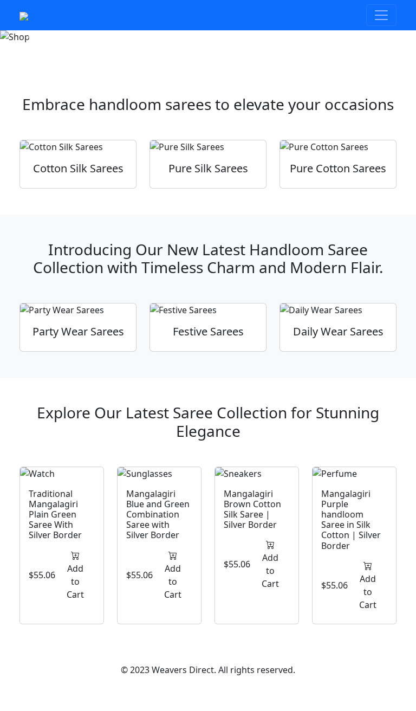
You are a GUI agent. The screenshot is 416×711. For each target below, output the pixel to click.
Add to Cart (75, 581)
